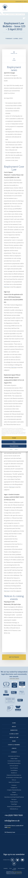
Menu (24, 7)
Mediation (14, 792)
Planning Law (14, 799)
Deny (14, 441)
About (14, 726)
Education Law (14, 772)
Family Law (14, 779)
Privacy (16, 449)
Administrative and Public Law (14, 756)
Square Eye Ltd (19, 873)
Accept (14, 437)
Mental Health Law (14, 794)
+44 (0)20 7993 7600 (20, 7)
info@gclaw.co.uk (12, 820)
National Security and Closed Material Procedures (14, 797)
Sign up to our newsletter (14, 854)
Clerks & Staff (14, 733)
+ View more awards (14, 678)
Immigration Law (14, 787)
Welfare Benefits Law (14, 808)
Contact (14, 752)
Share (14, 60)
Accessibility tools (21, 1)
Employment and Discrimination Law (14, 775)
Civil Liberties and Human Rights (14, 760)
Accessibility (6, 868)
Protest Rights (14, 804)
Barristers (14, 730)
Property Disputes (14, 801)
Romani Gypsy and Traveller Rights (14, 806)
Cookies (11, 449)
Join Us (14, 748)
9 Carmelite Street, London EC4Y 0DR (14, 826)
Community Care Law (14, 765)
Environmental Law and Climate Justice (14, 777)
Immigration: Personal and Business (14, 789)
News (14, 741)
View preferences (14, 446)
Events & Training (14, 744)
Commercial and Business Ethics (14, 763)
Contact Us (14, 53)
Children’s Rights (14, 758)
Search (18, 7)
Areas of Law (14, 737)
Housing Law (14, 785)
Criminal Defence (14, 770)
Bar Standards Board (17, 871)
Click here (6, 287)
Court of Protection (14, 768)
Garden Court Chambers (5, 7)
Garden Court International (14, 782)
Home (14, 723)
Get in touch (14, 657)
